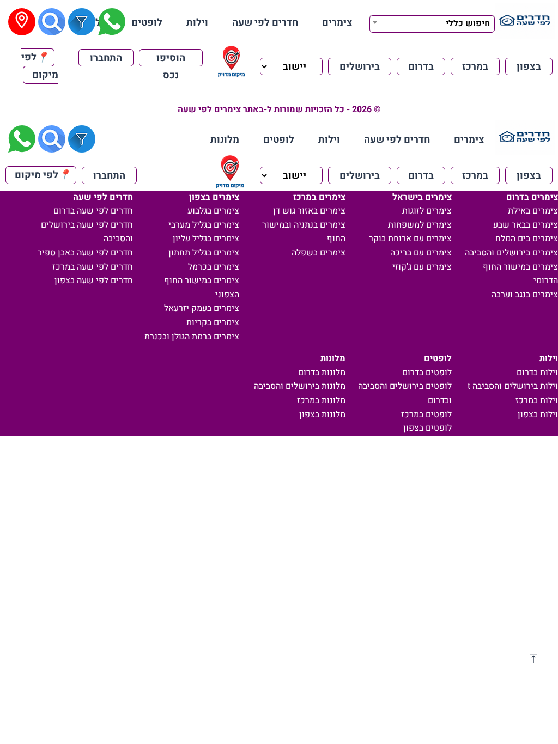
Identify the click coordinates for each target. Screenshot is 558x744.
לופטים (146, 22)
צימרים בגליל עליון (206, 238)
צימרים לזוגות (427, 210)
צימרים (337, 22)
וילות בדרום (537, 372)
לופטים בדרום (427, 372)
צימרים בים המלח (526, 238)
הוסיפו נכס (170, 58)
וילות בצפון (538, 414)
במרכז (475, 66)
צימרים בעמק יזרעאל (201, 308)
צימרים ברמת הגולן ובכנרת (191, 336)
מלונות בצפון (322, 414)
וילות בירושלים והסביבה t (513, 386)
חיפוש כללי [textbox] (468, 23)
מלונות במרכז (321, 400)
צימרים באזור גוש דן (309, 210)
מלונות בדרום (321, 372)
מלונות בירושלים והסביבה (299, 386)
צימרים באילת (533, 210)
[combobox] (432, 22)
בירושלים (359, 66)
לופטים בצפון (427, 428)
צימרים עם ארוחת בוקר (410, 238)
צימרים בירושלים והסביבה (511, 252)
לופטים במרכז (426, 414)
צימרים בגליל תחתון (203, 252)
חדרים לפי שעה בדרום (93, 210)
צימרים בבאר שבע (525, 224)
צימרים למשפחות (420, 224)
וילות (197, 22)
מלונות (224, 139)
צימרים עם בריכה (421, 252)
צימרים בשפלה (318, 252)
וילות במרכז (536, 400)
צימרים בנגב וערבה (525, 294)
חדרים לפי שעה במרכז (92, 266)
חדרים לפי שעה (265, 22)
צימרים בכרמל (213, 266)
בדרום (421, 66)
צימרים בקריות (212, 322)
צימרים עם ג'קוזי (422, 266)
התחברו (106, 58)
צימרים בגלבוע (213, 210)
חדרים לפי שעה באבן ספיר (85, 252)
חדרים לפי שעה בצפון (93, 280)
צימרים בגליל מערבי (203, 224)
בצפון (529, 66)
